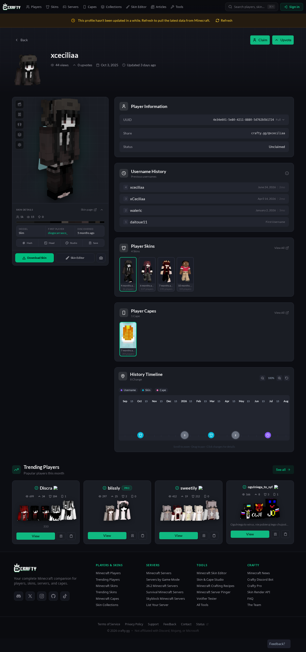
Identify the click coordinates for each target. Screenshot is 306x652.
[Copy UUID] (71, 536)
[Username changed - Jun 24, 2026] (268, 435)
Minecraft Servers (158, 573)
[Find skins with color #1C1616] (78, 222)
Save (95, 242)
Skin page (87, 209)
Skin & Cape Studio (210, 579)
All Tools (202, 605)
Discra (46, 488)
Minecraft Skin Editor (212, 573)
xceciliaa (64, 55)
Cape (163, 390)
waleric (136, 210)
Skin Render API (258, 592)
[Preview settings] (19, 144)
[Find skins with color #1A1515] (71, 222)
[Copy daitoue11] (151, 222)
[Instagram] (41, 596)
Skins (54, 7)
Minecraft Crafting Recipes (215, 586)
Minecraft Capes (107, 598)
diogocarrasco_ (58, 233)
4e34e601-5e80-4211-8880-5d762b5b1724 (243, 119)
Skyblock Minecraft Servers (165, 598)
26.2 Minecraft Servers (162, 586)
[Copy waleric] (146, 210)
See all (281, 469)
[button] (46, 512)
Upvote (285, 40)
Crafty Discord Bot (260, 579)
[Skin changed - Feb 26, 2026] (211, 435)
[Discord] (18, 596)
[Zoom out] (262, 378)
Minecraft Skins (107, 586)
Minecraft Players (108, 573)
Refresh (226, 20)
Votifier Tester (207, 598)
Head (52, 242)
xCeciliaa (137, 199)
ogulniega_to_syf (260, 487)
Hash (29, 242)
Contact (186, 624)
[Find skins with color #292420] (97, 222)
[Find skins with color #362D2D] (85, 222)
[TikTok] (65, 596)
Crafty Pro (254, 586)
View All (279, 248)
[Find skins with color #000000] (56, 222)
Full (278, 119)
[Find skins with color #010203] (102, 222)
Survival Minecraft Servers (164, 592)
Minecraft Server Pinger (213, 592)
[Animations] (19, 104)
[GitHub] (53, 596)
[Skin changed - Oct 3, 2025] (140, 435)
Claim (262, 40)
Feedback (169, 624)
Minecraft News (258, 573)
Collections (114, 7)
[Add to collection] (61, 536)
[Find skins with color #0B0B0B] (92, 222)
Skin (147, 390)
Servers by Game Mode (163, 579)
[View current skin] (68, 511)
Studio (73, 242)
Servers (73, 7)
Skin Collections (107, 605)
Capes (92, 7)
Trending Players (108, 579)
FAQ (250, 598)
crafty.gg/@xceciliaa (268, 133)
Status (200, 624)
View (36, 536)
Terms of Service (109, 624)
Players (36, 7)
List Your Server (157, 605)
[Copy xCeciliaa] (149, 198)
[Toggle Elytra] (19, 124)
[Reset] (287, 378)
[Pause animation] (19, 114)
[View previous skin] (24, 513)
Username (130, 390)
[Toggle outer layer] (19, 134)
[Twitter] (30, 596)
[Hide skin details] (101, 210)
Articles (161, 7)
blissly (114, 488)
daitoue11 (138, 222)
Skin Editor (138, 7)
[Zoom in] (279, 378)
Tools (179, 7)
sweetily (189, 488)
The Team (254, 605)
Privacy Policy (134, 624)
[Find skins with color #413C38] (65, 222)
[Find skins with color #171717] (25, 222)
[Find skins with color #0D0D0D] (42, 222)
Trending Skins (106, 592)
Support (153, 624)
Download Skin (37, 257)
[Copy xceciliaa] (148, 187)
